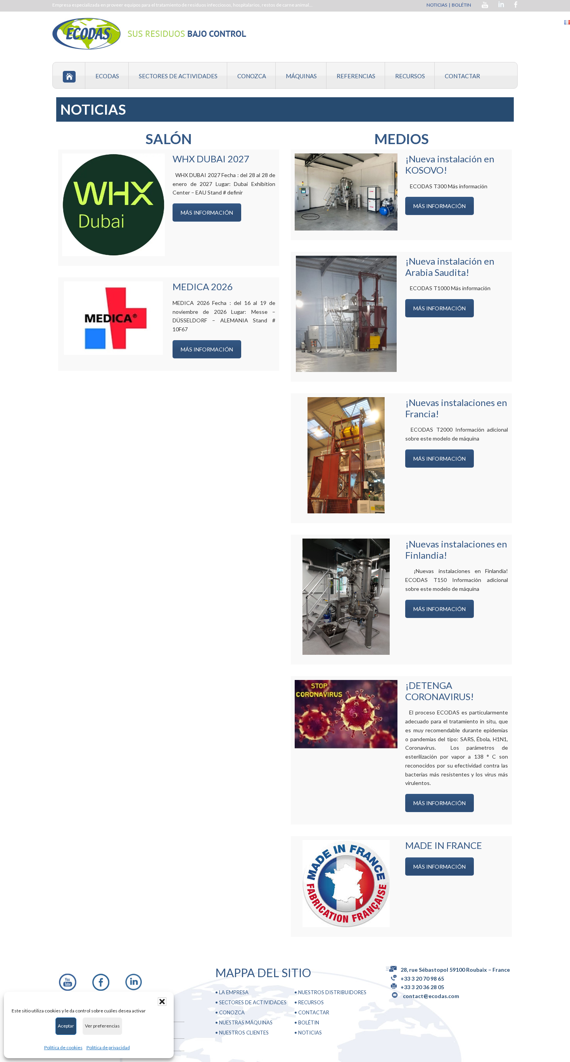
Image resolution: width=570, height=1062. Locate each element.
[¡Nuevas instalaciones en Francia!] (346, 455)
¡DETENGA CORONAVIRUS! (439, 691)
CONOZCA (232, 1012)
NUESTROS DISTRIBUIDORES (332, 992)
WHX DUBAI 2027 (211, 158)
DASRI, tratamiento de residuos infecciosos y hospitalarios (151, 34)
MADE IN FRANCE (443, 845)
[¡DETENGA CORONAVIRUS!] (346, 714)
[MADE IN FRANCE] (346, 883)
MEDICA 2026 (203, 286)
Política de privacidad (108, 1047)
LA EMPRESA (234, 992)
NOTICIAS (437, 5)
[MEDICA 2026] (113, 318)
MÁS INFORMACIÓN (207, 212)
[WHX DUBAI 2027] (113, 204)
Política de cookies (63, 1047)
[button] (162, 1001)
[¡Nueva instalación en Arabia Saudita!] (346, 314)
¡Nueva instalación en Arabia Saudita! (449, 266)
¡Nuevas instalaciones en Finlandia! (456, 549)
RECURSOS (311, 1002)
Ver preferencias (102, 1026)
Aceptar (66, 1026)
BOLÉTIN (462, 5)
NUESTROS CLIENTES (244, 1032)
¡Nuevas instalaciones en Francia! (456, 408)
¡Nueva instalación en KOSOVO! (449, 164)
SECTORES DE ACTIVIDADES (253, 1002)
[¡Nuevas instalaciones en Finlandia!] (346, 597)
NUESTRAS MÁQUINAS (246, 1022)
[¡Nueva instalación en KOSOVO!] (346, 192)
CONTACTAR (313, 1012)
